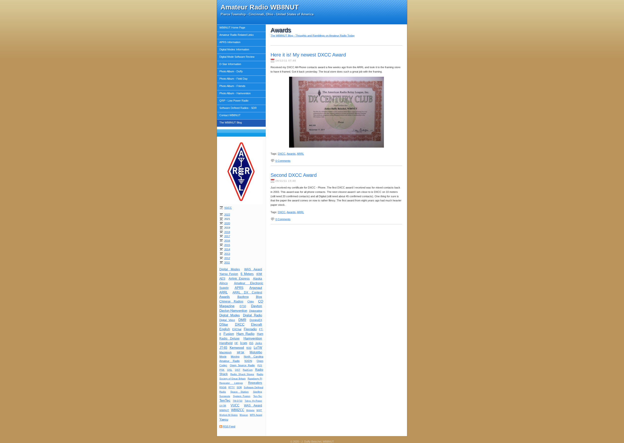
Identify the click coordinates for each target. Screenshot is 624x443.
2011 (227, 262)
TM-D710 (237, 401)
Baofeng (243, 296)
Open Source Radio (242, 365)
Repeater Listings (231, 383)
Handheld (226, 343)
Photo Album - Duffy (231, 71)
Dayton (256, 306)
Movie (222, 356)
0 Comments (283, 160)
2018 (227, 232)
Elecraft (256, 324)
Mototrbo (256, 352)
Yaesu (223, 419)
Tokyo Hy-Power (253, 401)
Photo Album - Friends (232, 86)
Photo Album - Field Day (233, 78)
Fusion (229, 334)
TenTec (224, 400)
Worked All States (228, 415)
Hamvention (253, 338)
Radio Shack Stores (242, 374)
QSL (229, 369)
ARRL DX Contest (247, 292)
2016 (227, 240)
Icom (243, 343)
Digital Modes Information (234, 49)
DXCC (239, 324)
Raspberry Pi (255, 378)
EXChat (236, 329)
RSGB (222, 387)
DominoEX (256, 320)
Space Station (239, 391)
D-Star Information (230, 64)
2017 (227, 236)
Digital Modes (229, 269)
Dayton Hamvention (233, 310)
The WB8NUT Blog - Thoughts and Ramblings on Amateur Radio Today (313, 35)
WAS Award (253, 269)
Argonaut (255, 288)
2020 (227, 223)
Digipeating (255, 310)
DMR (242, 320)
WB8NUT (224, 410)
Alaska (257, 278)
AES (222, 278)
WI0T (259, 410)
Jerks (258, 343)
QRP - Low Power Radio (233, 100)
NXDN (248, 360)
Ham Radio (245, 334)
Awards (224, 297)
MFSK (240, 352)
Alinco (223, 283)
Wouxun (244, 415)
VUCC (228, 207)
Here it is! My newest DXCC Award (308, 54)
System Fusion (242, 396)
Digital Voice (227, 320)
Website (250, 410)
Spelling (257, 391)
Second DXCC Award (294, 175)
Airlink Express (239, 278)
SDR (239, 387)
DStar (223, 324)
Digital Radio (252, 315)
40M (259, 274)
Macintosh (225, 352)
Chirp (250, 301)
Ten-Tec (257, 396)
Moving (235, 356)
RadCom (248, 369)
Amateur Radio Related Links (236, 34)
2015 (227, 245)
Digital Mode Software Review (236, 56)
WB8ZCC (237, 410)
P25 (259, 365)
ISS (251, 343)
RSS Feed (229, 426)
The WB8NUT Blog (230, 122)
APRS (239, 288)
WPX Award (256, 415)
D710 (243, 306)
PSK (221, 369)
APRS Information (229, 42)
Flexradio (250, 329)
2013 (227, 253)
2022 (227, 214)
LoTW (258, 347)
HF (236, 343)
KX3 (248, 347)
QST (237, 369)
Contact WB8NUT (230, 115)
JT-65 (223, 347)
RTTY (231, 387)
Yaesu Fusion (228, 274)
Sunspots (224, 396)
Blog (259, 296)
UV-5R (222, 406)
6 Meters (247, 274)
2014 (227, 249)
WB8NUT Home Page (232, 27)
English (224, 329)
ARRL (223, 292)
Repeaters (255, 383)
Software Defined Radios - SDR (238, 107)
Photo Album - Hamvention (235, 93)
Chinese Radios (231, 301)
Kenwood (237, 347)
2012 (227, 258)
